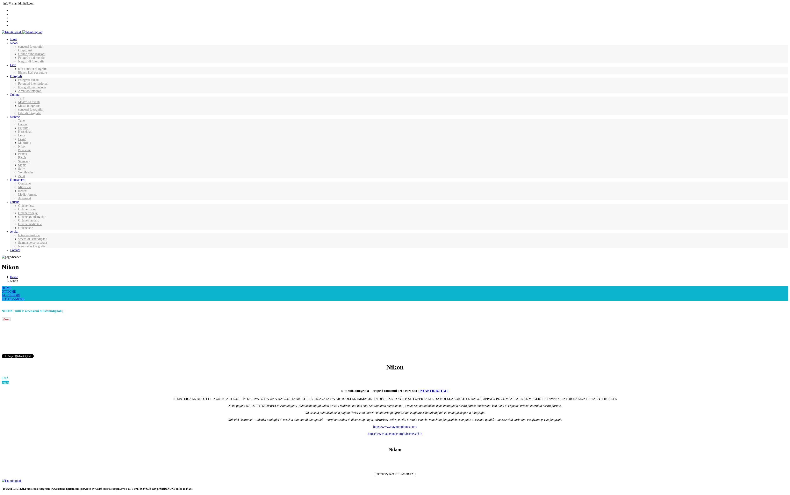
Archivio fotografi (30, 91)
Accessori (24, 198)
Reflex (22, 191)
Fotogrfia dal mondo (31, 57)
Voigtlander (25, 172)
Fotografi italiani (29, 80)
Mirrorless (24, 187)
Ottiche (14, 202)
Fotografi (16, 76)
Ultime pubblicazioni (31, 54)
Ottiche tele (25, 228)
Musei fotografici (29, 105)
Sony (21, 168)
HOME (7, 288)
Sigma (22, 165)
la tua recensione (29, 235)
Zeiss (21, 176)
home (13, 39)
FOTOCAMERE (13, 299)
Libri (13, 65)
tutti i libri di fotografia (32, 68)
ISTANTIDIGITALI (434, 390)
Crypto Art (25, 50)
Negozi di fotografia (31, 61)
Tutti (21, 98)
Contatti (15, 250)
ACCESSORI (11, 295)
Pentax (22, 154)
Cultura (15, 94)
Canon (22, 124)
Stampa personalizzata (32, 242)
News (13, 43)
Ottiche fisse (26, 205)
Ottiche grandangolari (32, 216)
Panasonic (24, 150)
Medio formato (27, 194)
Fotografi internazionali (33, 83)
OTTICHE (9, 291)
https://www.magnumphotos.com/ (395, 426)
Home (14, 277)
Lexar (22, 139)
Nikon (22, 146)
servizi (14, 231)
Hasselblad (25, 131)
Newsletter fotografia (31, 246)
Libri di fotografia (29, 113)
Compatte (24, 183)
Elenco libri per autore (32, 72)
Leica (21, 135)
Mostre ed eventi (29, 102)
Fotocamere (17, 179)
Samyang (24, 161)
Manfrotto (24, 142)
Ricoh (22, 157)
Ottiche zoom (27, 209)
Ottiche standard (28, 220)
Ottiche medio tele (30, 224)
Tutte (21, 120)
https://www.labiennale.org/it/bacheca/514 (395, 433)
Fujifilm (23, 128)
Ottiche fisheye (28, 213)
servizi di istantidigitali (32, 239)
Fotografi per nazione (32, 87)
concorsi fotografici (30, 46)
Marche (15, 117)
